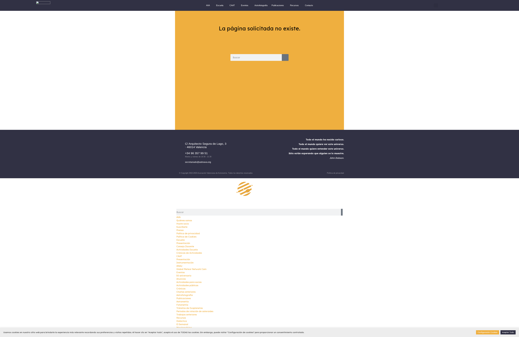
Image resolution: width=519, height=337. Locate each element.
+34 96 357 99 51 (196, 153)
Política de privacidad (335, 173)
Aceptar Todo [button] (508, 332)
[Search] (285, 57)
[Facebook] (248, 153)
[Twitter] (263, 153)
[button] (436, 5)
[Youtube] (270, 153)
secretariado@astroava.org (198, 162)
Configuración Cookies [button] (488, 332)
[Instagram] (255, 153)
